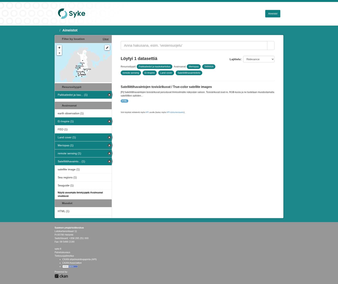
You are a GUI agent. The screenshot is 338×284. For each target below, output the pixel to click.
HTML (124, 101)
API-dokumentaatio (175, 112)
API (147, 112)
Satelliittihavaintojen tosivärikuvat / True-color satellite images (166, 86)
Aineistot (272, 13)
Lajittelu (235, 59)
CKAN (61, 276)
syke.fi (58, 248)
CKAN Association (72, 263)
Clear (106, 39)
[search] (270, 45)
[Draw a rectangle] (107, 47)
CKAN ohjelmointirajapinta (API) (79, 259)
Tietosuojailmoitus (64, 256)
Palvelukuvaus (62, 252)
